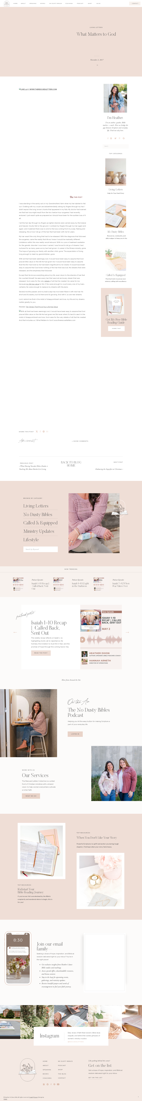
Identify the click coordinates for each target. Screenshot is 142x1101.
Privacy (35, 1097)
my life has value (32, 284)
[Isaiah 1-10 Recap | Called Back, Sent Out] (20, 584)
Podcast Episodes (37, 580)
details (47, 281)
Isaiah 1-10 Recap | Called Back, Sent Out (40, 586)
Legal (31, 1097)
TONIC (5, 1099)
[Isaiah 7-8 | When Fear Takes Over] (101, 584)
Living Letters (96, 27)
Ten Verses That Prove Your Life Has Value (42, 307)
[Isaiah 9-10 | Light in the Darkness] (61, 584)
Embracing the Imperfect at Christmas (108, 469)
